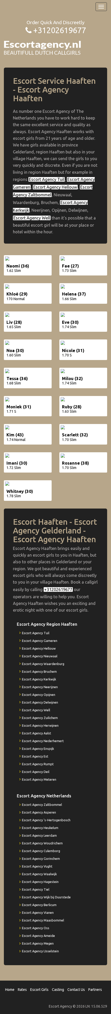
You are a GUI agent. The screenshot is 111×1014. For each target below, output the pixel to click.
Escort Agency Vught (37, 866)
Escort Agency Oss (35, 928)
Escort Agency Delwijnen (40, 702)
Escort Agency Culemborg (41, 851)
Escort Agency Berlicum (39, 905)
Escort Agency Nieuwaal (39, 656)
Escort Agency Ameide (38, 935)
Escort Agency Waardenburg (43, 664)
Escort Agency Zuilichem (40, 718)
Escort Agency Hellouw (55, 187)
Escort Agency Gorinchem (41, 858)
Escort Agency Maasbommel (43, 920)
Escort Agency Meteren (39, 779)
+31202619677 (59, 30)
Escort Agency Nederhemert (43, 741)
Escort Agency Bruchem (39, 671)
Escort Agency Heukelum (40, 827)
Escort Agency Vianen (38, 912)
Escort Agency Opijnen (38, 694)
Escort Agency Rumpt (38, 764)
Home (9, 990)
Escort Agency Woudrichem (42, 843)
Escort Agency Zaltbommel (42, 804)
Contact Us (76, 990)
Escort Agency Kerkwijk (39, 679)
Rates (22, 990)
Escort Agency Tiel (35, 889)
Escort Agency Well (31, 218)
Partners (95, 990)
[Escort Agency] (42, 47)
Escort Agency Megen (38, 943)
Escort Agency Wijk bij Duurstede (46, 897)
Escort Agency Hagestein (40, 881)
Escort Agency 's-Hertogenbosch (46, 820)
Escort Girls (39, 990)
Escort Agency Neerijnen (40, 687)
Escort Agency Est (35, 756)
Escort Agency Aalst (36, 733)
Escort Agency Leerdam (39, 835)
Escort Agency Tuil (46, 179)
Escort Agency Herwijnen (40, 725)
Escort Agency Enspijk (38, 748)
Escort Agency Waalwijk (39, 874)
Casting (58, 990)
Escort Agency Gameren (39, 640)
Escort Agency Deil (35, 771)
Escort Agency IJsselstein (40, 951)
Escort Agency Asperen (39, 812)
